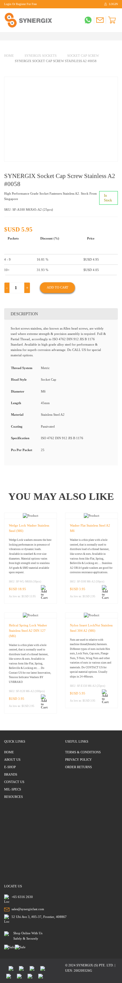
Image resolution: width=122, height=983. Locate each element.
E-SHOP (10, 767)
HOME (9, 752)
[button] (45, 592)
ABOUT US (12, 759)
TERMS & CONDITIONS (83, 752)
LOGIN (113, 4)
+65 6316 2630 (22, 897)
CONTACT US (14, 782)
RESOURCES (13, 796)
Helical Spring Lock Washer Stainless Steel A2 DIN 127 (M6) (28, 630)
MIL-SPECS (12, 789)
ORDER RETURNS (78, 767)
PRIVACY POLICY (78, 759)
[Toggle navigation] (5, 36)
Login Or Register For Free (20, 4)
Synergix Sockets (41, 55)
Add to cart (57, 287)
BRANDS (10, 774)
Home (9, 55)
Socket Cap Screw (83, 55)
